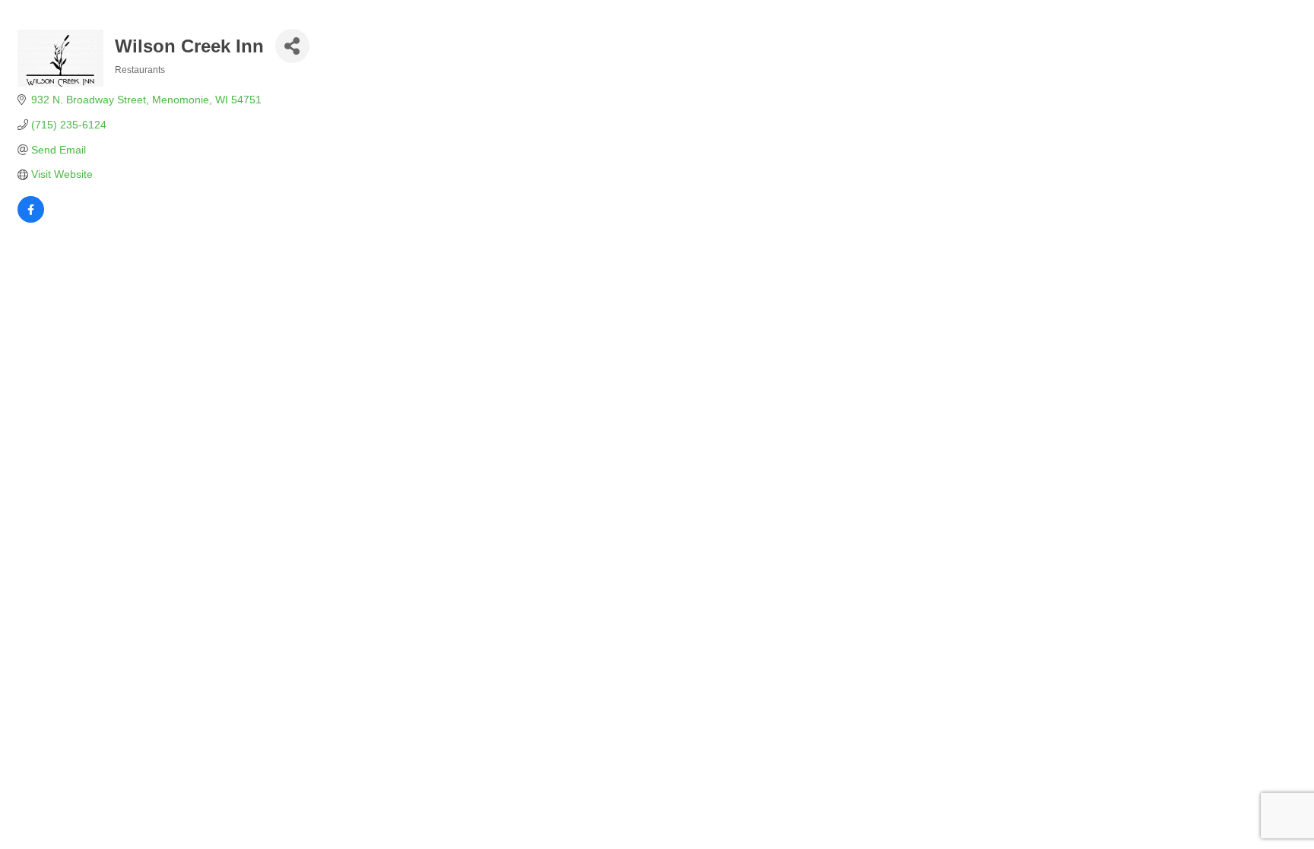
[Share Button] (292, 46)
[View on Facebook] (30, 219)
